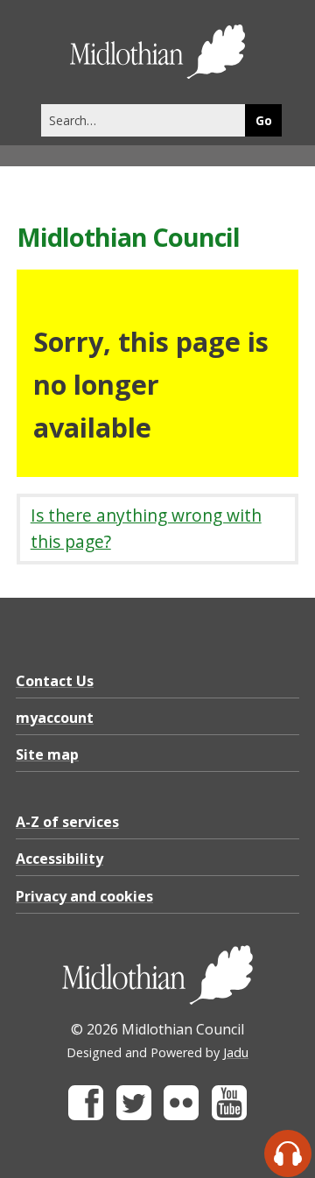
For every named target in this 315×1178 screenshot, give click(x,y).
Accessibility (59, 858)
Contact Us (55, 681)
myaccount (55, 717)
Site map (47, 754)
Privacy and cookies (84, 896)
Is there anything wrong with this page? (146, 528)
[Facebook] (85, 1115)
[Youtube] (229, 1115)
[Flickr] (181, 1115)
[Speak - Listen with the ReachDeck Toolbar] (288, 1153)
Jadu (235, 1052)
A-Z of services (67, 821)
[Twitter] (133, 1115)
